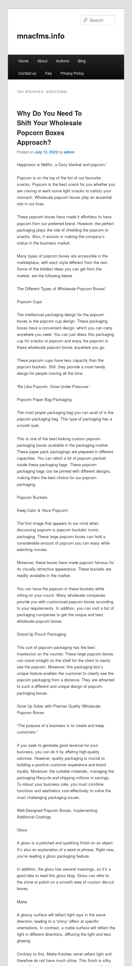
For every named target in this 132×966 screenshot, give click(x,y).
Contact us (27, 73)
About (42, 60)
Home (23, 60)
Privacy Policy (72, 73)
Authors (62, 60)
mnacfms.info (41, 35)
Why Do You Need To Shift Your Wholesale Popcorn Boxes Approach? (49, 127)
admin (69, 152)
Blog (82, 60)
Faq (48, 73)
